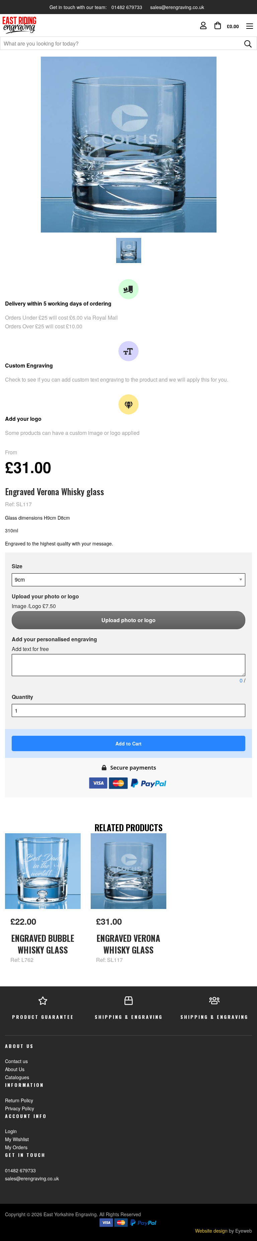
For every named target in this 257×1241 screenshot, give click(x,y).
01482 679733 (127, 7)
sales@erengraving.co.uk (177, 7)
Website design (211, 1230)
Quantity (22, 697)
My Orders (16, 1147)
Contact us (16, 1061)
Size (17, 566)
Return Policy (19, 1100)
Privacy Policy (19, 1108)
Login (11, 1131)
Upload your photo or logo (45, 601)
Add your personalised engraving (54, 644)
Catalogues (17, 1077)
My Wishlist (17, 1139)
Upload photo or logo (128, 620)
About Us (14, 1069)
